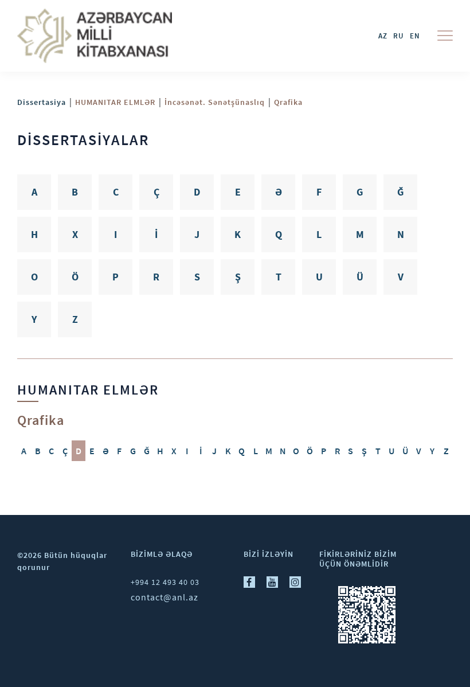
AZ (382, 36)
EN (415, 36)
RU (398, 36)
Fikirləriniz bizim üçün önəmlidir (358, 559)
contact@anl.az (164, 597)
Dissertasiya (41, 102)
